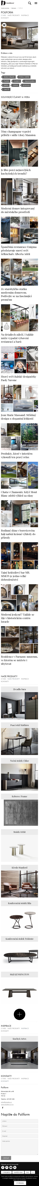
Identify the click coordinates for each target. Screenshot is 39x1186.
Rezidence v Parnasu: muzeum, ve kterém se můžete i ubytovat (19, 660)
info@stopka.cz (6, 1102)
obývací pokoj (30, 81)
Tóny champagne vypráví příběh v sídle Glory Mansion (18, 133)
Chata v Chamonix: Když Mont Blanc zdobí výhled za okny (19, 493)
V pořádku (20, 1183)
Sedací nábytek (9, 77)
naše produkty (14, 15)
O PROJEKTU (6, 1172)
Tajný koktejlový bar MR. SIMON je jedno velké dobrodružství (15, 576)
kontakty (5, 18)
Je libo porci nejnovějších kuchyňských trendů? (16, 171)
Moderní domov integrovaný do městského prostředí (18, 210)
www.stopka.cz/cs (7, 1104)
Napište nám (18, 1172)
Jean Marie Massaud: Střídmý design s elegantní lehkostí (18, 416)
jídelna (6, 85)
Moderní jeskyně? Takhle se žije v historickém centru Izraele (17, 618)
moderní (17, 81)
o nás (3, 15)
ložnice (15, 85)
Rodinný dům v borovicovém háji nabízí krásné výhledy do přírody (18, 534)
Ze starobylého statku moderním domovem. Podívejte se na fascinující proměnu (16, 294)
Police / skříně (24, 77)
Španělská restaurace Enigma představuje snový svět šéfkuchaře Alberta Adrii (18, 250)
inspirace (25, 15)
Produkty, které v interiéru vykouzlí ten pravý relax (16, 455)
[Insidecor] (7, 3)
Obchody (13, 8)
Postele (6, 81)
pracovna (26, 85)
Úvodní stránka (5, 8)
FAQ (27, 1172)
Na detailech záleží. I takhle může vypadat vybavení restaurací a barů (17, 338)
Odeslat (6, 1158)
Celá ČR (6, 89)
